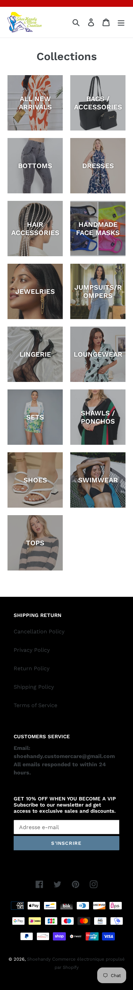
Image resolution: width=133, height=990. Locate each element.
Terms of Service (35, 705)
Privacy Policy (32, 650)
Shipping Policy (34, 687)
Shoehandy (39, 959)
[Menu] (121, 22)
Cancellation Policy (39, 631)
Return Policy (31, 668)
